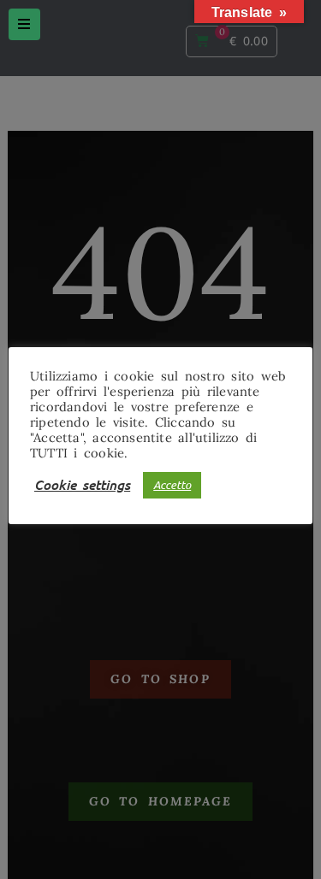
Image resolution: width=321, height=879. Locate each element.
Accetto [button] (172, 485)
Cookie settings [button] (82, 484)
